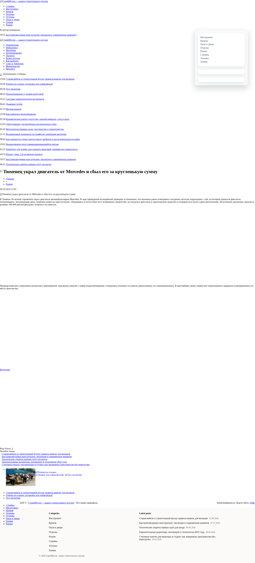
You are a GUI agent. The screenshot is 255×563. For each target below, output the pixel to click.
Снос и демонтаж (14, 63)
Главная (10, 179)
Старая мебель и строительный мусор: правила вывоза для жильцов (40, 79)
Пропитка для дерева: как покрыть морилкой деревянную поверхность (41, 149)
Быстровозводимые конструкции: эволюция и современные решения (41, 35)
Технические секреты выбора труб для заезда (28, 164)
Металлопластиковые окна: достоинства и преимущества (35, 129)
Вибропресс (12, 47)
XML (252, 503)
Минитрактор (13, 66)
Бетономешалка (14, 53)
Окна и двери (13, 19)
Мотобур (10, 69)
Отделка (10, 17)
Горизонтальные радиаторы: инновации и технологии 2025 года (34, 462)
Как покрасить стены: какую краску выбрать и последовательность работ (43, 139)
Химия (9, 22)
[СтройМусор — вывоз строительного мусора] (24, 1)
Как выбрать (12, 61)
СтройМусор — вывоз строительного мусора (51, 503)
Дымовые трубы (14, 104)
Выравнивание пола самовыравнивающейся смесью (32, 144)
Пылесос (10, 55)
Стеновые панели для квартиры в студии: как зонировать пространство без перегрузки (46, 464)
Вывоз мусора (13, 58)
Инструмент (12, 9)
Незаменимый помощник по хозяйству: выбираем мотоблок (36, 134)
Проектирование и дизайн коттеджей (25, 94)
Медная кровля (13, 109)
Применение (12, 45)
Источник (5, 369)
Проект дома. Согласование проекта (24, 154)
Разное (9, 25)
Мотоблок (11, 50)
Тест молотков (13, 89)
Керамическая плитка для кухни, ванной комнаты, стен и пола (37, 119)
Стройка (10, 6)
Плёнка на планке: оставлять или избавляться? (29, 84)
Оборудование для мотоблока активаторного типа (31, 124)
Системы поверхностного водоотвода (25, 99)
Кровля (9, 11)
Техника (10, 14)
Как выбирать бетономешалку (21, 114)
